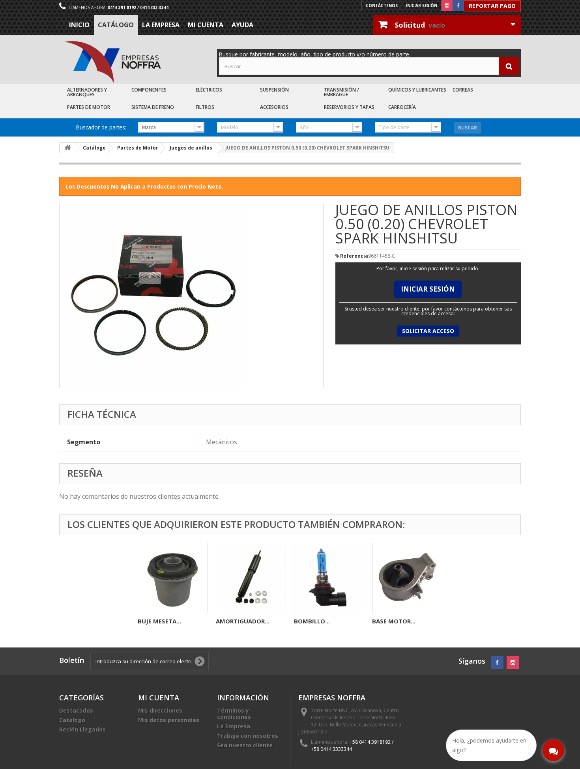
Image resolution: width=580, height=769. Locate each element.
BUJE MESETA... (159, 621)
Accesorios (274, 107)
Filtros (205, 107)
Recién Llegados (82, 729)
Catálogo (116, 25)
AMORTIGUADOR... (242, 621)
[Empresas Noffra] (112, 62)
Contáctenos (382, 5)
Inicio (79, 25)
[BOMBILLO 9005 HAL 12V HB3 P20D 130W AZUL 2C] (329, 578)
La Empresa (161, 25)
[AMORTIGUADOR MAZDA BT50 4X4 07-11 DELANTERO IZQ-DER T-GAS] (251, 578)
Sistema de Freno (152, 107)
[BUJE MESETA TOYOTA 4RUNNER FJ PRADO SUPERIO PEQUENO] (173, 578)
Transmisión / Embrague (341, 92)
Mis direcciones (160, 710)
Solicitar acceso (428, 331)
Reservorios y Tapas (349, 107)
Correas (463, 89)
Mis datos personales (168, 720)
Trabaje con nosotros (247, 735)
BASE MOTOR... (393, 621)
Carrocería (402, 107)
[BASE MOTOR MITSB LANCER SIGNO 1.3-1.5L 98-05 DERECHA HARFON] (407, 578)
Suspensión (274, 89)
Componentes (149, 89)
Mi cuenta (205, 25)
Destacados (76, 710)
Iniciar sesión (421, 5)
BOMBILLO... (312, 621)
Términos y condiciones (234, 713)
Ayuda (242, 25)
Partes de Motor (88, 107)
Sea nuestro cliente (245, 745)
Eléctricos (209, 89)
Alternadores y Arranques (87, 92)
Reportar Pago (492, 5)
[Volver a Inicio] (67, 148)
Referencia (354, 256)
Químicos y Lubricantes (417, 89)
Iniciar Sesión (428, 289)
